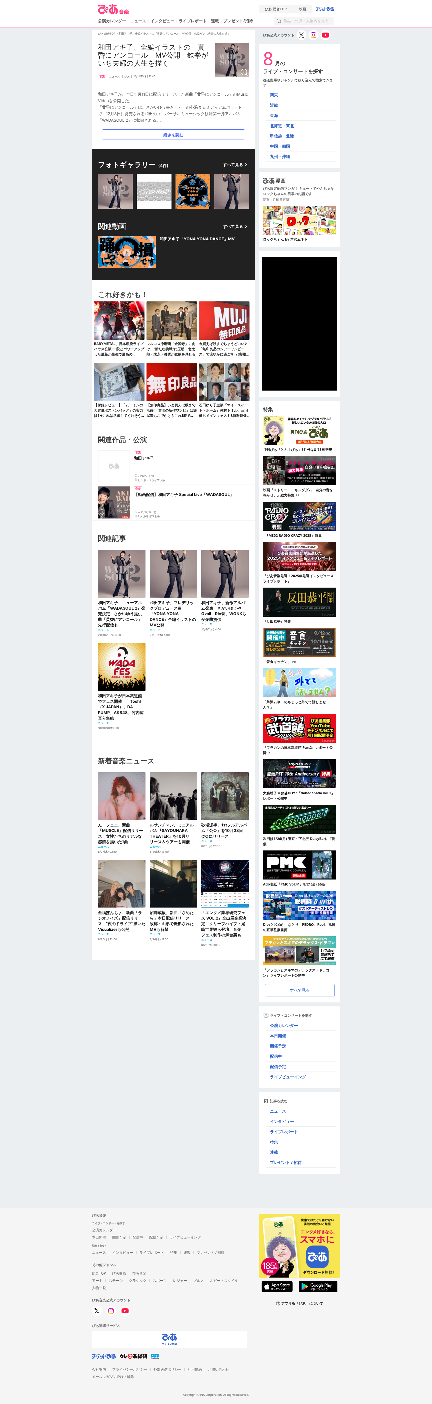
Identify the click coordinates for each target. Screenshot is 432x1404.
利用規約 (195, 1369)
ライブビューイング (288, 1077)
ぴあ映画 (119, 1273)
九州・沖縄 (280, 156)
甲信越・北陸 (282, 136)
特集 (274, 1142)
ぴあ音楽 (139, 1273)
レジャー (180, 1280)
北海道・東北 (282, 125)
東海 (274, 115)
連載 (215, 21)
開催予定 (278, 1046)
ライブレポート (193, 21)
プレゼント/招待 (238, 21)
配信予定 (278, 1066)
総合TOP (99, 1273)
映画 (302, 9)
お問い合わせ (218, 1369)
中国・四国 (280, 146)
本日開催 (278, 1035)
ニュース (138, 21)
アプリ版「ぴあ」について (302, 1303)
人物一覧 (99, 1287)
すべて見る (233, 164)
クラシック (137, 1280)
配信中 (276, 1056)
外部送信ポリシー (168, 1369)
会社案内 (99, 1369)
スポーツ (160, 1280)
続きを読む (174, 134)
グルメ (198, 1280)
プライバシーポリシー (129, 1369)
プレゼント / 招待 (286, 1162)
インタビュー (162, 21)
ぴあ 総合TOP (276, 9)
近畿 (274, 105)
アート (97, 1280)
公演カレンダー (284, 1025)
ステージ (116, 1280)
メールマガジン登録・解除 (113, 1376)
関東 (274, 95)
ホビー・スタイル (224, 1280)
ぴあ (127, 76)
